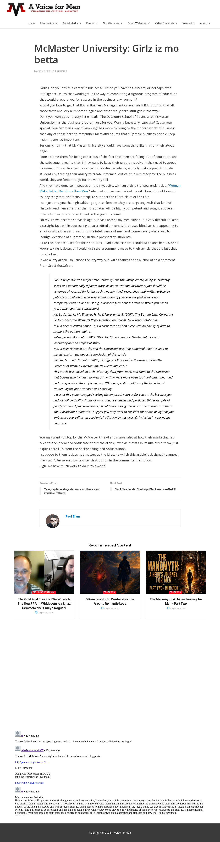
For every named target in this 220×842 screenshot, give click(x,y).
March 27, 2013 (42, 70)
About (203, 23)
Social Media (70, 23)
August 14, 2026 (111, 608)
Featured (109, 592)
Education (61, 70)
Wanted (187, 23)
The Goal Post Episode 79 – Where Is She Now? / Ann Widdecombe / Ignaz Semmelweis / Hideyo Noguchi (44, 603)
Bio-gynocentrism (44, 592)
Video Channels (164, 23)
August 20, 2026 (45, 612)
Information (47, 23)
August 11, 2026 (177, 608)
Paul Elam (72, 516)
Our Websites (111, 23)
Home (31, 23)
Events (90, 23)
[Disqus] (110, 678)
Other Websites (137, 23)
